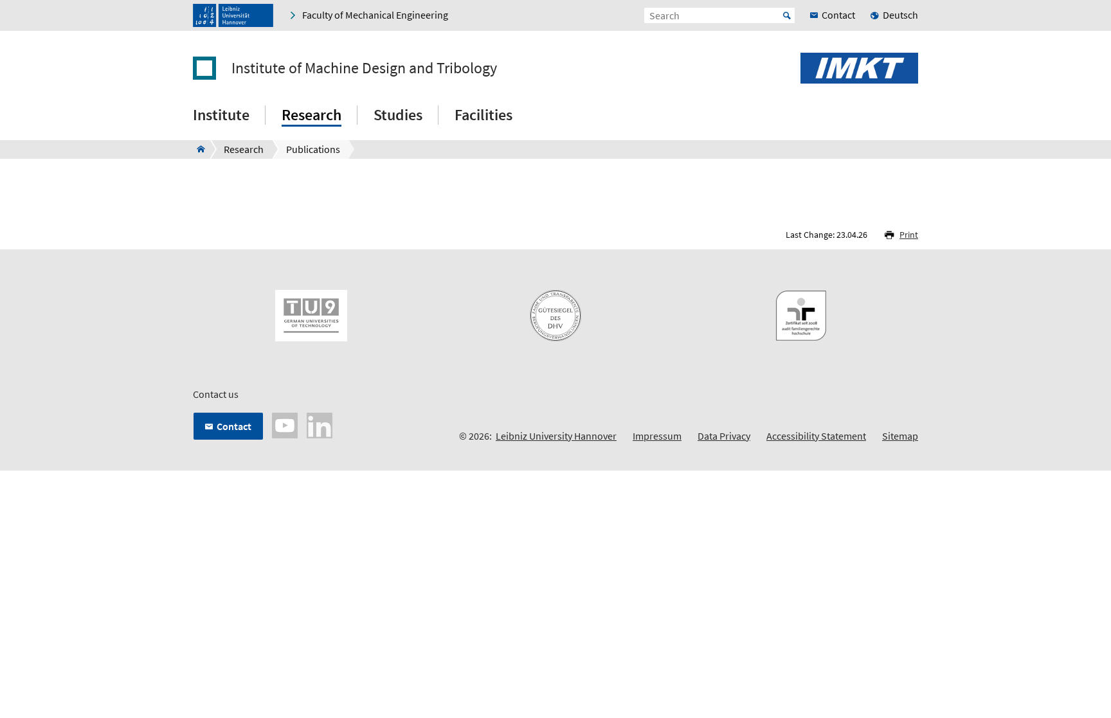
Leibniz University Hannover (556, 435)
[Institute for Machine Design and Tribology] (197, 149)
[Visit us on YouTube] (284, 424)
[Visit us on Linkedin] (319, 424)
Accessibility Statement (816, 435)
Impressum (657, 435)
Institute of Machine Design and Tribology (364, 68)
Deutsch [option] (900, 14)
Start (787, 15)
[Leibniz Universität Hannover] (233, 15)
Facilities (483, 115)
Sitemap (900, 435)
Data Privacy (724, 435)
